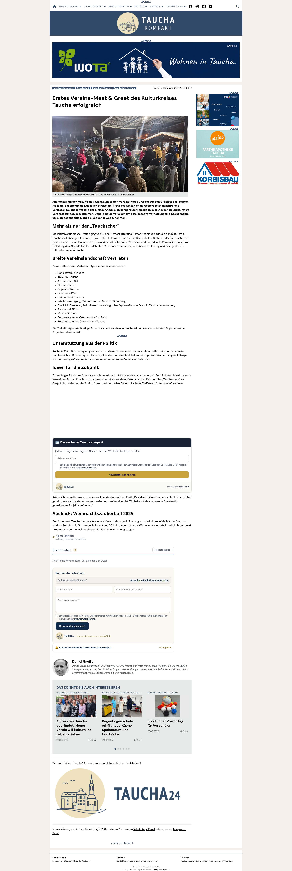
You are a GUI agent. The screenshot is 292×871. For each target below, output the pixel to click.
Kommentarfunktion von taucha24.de (94, 636)
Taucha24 (204, 861)
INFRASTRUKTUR (119, 6)
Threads (77, 861)
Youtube (86, 861)
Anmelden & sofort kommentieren (149, 580)
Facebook (57, 861)
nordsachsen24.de (189, 861)
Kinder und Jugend (112, 692)
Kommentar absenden (72, 626)
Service (121, 857)
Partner (185, 857)
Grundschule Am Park (124, 88)
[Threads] (204, 6)
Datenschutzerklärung (85, 467)
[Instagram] (197, 6)
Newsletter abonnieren (122, 474)
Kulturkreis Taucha (101, 88)
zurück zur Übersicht (122, 843)
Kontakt (120, 861)
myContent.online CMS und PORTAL (154, 870)
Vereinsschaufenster (64, 88)
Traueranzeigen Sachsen (221, 861)
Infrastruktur (131, 692)
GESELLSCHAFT (93, 6)
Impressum (152, 861)
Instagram (67, 861)
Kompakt (85, 692)
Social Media (59, 857)
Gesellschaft (83, 88)
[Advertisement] (122, 411)
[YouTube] (210, 6)
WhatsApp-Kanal (144, 829)
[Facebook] (190, 6)
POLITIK (139, 6)
